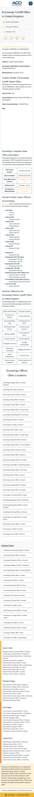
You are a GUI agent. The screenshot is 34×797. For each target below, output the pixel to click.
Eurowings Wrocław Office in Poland (14, 590)
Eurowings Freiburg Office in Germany (15, 470)
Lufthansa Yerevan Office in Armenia (14, 674)
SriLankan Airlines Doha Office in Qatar (15, 748)
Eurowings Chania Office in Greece (14, 534)
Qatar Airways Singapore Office (12, 726)
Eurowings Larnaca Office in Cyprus (14, 480)
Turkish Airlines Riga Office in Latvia (14, 669)
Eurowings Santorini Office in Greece (14, 394)
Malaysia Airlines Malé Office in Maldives (15, 684)
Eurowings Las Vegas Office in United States (15, 616)
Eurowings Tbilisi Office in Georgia (14, 595)
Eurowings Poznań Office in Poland (14, 404)
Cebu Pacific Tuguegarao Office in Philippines (17, 713)
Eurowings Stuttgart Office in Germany (15, 460)
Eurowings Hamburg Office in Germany (15, 512)
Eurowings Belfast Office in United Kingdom (17, 570)
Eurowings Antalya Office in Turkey (14, 575)
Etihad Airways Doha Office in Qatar (14, 671)
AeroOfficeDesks (7, 47)
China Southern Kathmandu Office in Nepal (16, 691)
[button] (31, 3)
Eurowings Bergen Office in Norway (14, 555)
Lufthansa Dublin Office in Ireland (13, 746)
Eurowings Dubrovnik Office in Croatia (15, 610)
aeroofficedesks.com (12, 790)
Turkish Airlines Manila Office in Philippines (16, 654)
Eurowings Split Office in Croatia (13, 580)
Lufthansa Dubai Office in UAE (12, 744)
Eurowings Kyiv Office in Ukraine (13, 425)
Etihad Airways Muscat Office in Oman (14, 663)
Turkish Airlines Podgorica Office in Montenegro (17, 665)
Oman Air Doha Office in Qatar (12, 693)
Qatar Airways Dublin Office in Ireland (14, 667)
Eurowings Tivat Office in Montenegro (15, 637)
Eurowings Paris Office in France (13, 622)
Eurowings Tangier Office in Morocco (14, 455)
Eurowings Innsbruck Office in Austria (15, 627)
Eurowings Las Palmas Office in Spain (15, 495)
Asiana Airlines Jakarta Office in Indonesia (16, 687)
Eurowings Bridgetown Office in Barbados (16, 500)
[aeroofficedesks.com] (17, 3)
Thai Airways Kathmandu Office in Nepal (15, 731)
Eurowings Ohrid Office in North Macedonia (16, 465)
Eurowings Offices (19, 47)
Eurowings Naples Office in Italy (13, 632)
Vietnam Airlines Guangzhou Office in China (16, 722)
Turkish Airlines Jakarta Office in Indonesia (16, 759)
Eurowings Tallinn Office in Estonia (14, 399)
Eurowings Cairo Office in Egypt (12, 724)
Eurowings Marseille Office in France (14, 585)
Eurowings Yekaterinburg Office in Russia (16, 550)
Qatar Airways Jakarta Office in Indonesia (15, 742)
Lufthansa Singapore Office (11, 753)
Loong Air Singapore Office (11, 718)
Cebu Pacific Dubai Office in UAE (13, 729)
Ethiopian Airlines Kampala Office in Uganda (16, 651)
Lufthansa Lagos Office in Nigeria (13, 660)
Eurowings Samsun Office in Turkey (14, 524)
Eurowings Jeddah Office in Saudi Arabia (16, 409)
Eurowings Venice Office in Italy (13, 430)
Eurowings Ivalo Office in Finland (13, 419)
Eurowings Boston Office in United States (16, 435)
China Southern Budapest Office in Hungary (16, 720)
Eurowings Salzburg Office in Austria (14, 485)
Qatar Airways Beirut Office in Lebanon (15, 698)
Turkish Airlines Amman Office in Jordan (15, 757)
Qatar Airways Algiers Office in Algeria (14, 715)
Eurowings (5, 204)
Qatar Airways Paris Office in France (14, 689)
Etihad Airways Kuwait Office (11, 700)
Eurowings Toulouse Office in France (14, 450)
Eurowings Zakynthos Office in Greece (15, 440)
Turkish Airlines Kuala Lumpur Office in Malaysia (18, 696)
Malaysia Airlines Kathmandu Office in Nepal (16, 751)
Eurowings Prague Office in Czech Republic (16, 445)
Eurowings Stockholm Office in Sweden (15, 560)
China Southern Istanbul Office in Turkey (15, 711)
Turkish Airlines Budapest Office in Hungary (16, 755)
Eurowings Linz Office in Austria (13, 529)
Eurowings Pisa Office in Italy (12, 605)
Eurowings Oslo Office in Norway (13, 389)
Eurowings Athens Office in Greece (14, 475)
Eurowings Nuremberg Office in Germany (16, 415)
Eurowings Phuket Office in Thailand (14, 490)
